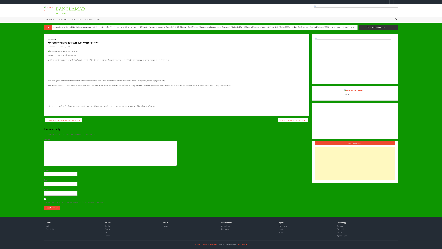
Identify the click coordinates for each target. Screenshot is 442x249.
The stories (225, 229)
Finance (107, 229)
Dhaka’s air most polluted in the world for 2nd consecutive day (67, 27)
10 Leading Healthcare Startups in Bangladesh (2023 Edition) (163, 27)
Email (46, 180)
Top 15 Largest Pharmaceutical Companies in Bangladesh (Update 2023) (215, 27)
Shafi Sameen (52, 47)
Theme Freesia (242, 244)
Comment (48, 139)
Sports (281, 223)
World (49, 223)
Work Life (340, 229)
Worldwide (50, 229)
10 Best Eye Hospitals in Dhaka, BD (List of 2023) (310, 27)
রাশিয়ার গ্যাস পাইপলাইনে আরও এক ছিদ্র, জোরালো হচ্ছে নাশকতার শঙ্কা (65, 120)
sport (281, 229)
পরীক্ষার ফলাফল (89, 19)
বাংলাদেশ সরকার (63, 19)
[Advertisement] (355, 163)
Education (52, 39)
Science (340, 226)
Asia (48, 226)
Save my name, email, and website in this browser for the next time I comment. (73, 202)
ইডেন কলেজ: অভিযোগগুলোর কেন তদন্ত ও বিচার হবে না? (292, 120)
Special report (342, 236)
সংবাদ (73, 19)
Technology (341, 223)
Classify (107, 226)
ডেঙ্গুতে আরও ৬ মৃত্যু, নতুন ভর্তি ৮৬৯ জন (343, 27)
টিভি (80, 19)
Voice (281, 232)
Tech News (283, 226)
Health (165, 223)
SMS (98, 19)
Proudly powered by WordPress (206, 244)
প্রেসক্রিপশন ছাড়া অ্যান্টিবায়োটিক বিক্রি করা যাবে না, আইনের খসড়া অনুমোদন (115, 27)
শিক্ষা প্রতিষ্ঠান (50, 19)
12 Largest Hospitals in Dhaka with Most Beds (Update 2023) (267, 27)
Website (47, 190)
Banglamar (70, 9)
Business (108, 223)
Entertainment (226, 223)
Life (106, 232)
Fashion (107, 236)
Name (47, 170)
